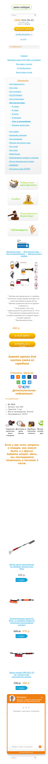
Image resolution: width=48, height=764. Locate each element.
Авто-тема (13, 88)
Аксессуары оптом (24, 72)
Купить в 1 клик (22, 344)
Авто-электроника (16, 99)
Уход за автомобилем (15, 254)
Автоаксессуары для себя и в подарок (24, 60)
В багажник (16, 118)
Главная (24, 56)
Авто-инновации (15, 139)
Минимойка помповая (18, 135)
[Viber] (34, 376)
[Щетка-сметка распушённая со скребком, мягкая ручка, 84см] (21, 548)
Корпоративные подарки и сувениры (24, 158)
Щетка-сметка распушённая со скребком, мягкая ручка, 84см (21, 566)
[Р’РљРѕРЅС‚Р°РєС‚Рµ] (12, 376)
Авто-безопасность (17, 84)
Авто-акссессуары (31, 252)
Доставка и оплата (24, 64)
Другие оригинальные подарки (21, 161)
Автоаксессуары (13, 252)
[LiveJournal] (29, 376)
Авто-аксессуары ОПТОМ (19, 169)
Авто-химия (14, 132)
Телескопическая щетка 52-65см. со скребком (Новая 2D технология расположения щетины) (22, 621)
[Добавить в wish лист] (24, 387)
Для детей (13, 147)
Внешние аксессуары (20, 125)
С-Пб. (27, 22)
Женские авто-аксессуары (20, 143)
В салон (15, 114)
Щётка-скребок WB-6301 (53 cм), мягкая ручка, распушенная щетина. (21, 674)
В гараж (15, 110)
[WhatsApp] (18, 382)
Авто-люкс (13, 150)
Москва (21, 22)
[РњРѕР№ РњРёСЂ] (23, 376)
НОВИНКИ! (13, 165)
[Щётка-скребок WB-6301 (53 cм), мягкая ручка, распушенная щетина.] (21, 656)
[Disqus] (22, 500)
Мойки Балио (14, 154)
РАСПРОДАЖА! (15, 95)
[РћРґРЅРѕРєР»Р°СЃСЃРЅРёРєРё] (18, 376)
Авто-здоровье (15, 92)
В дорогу (15, 107)
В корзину (22, 335)
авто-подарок (24, 8)
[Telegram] (29, 382)
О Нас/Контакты (24, 68)
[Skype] (24, 382)
